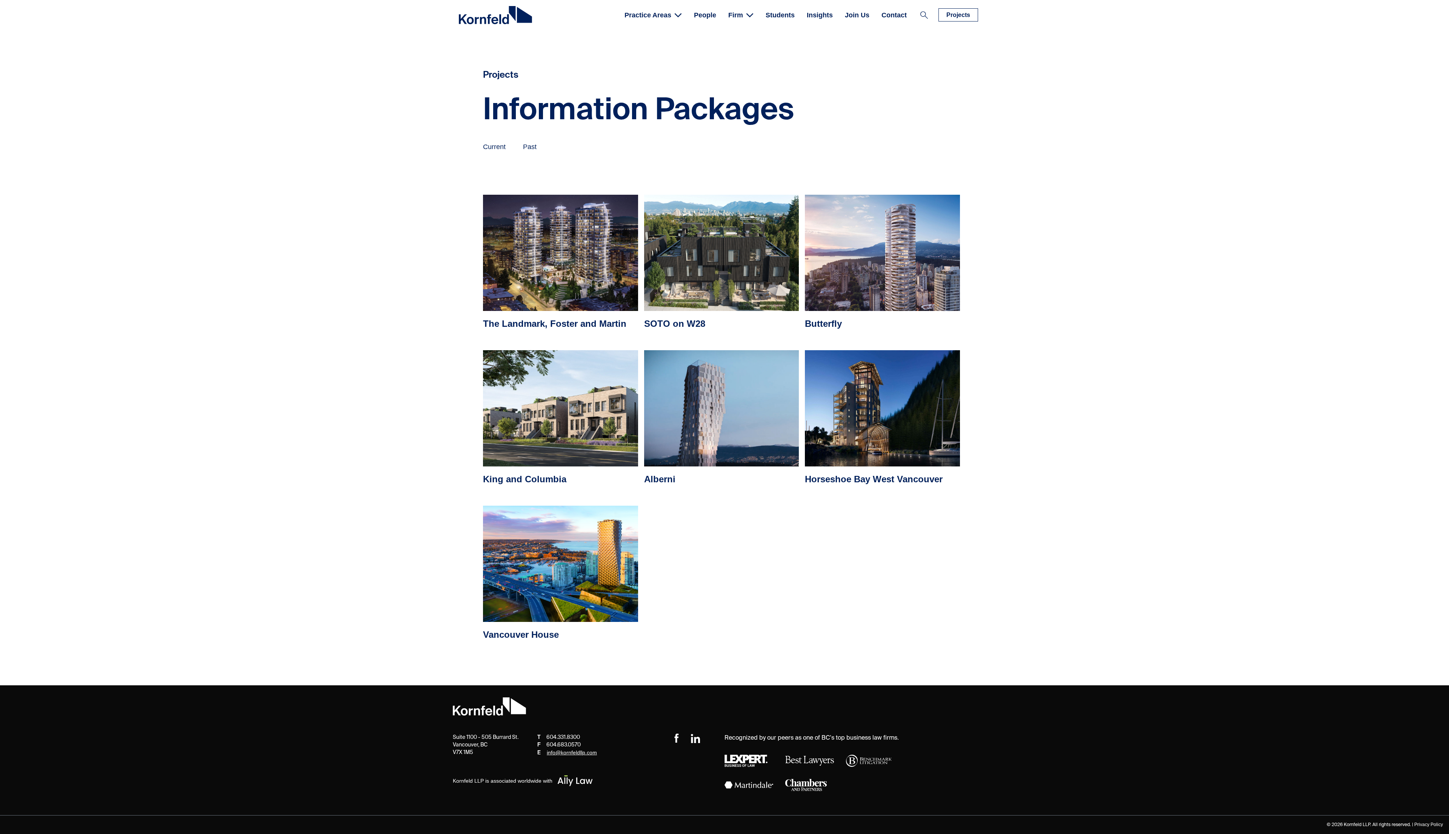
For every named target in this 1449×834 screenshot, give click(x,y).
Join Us (857, 15)
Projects (958, 15)
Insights (820, 15)
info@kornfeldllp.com (572, 752)
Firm (735, 15)
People (705, 15)
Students (780, 15)
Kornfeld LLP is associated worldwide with (502, 781)
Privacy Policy (1428, 824)
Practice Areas (648, 15)
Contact (894, 15)
